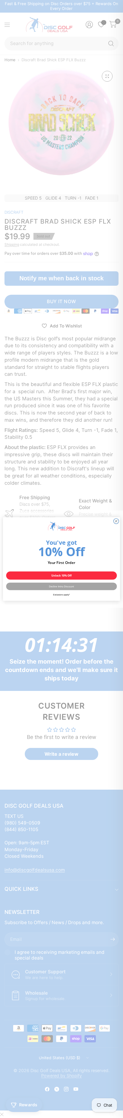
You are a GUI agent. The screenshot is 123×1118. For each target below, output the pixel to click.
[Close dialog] (116, 521)
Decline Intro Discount (61, 586)
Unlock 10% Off (61, 575)
